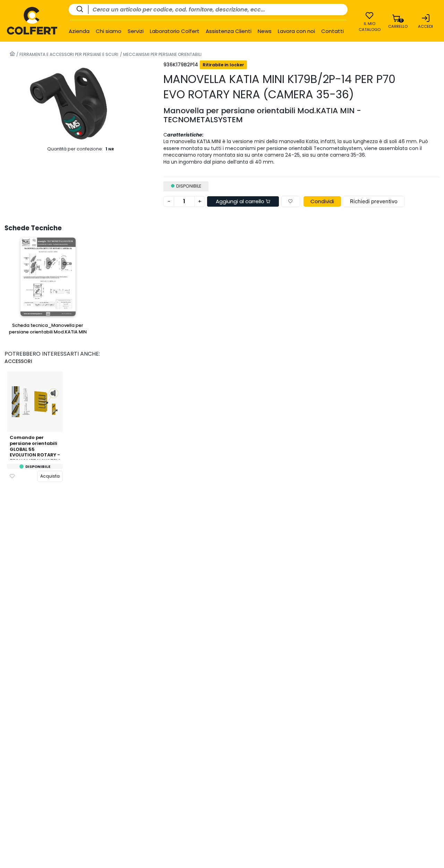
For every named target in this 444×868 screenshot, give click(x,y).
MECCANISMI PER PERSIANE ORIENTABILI (162, 54)
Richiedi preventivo (374, 201)
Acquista (50, 476)
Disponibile (37, 466)
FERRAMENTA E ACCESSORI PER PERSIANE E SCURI (68, 54)
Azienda (79, 31)
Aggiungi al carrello (241, 201)
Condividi (322, 201)
